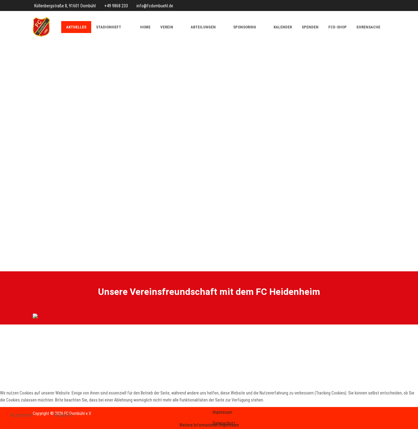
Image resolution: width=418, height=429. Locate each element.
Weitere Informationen (198, 425)
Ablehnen (63, 415)
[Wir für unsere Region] (209, 315)
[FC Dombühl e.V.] (41, 27)
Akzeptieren (21, 415)
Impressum (229, 425)
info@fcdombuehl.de (154, 5)
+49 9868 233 (116, 5)
